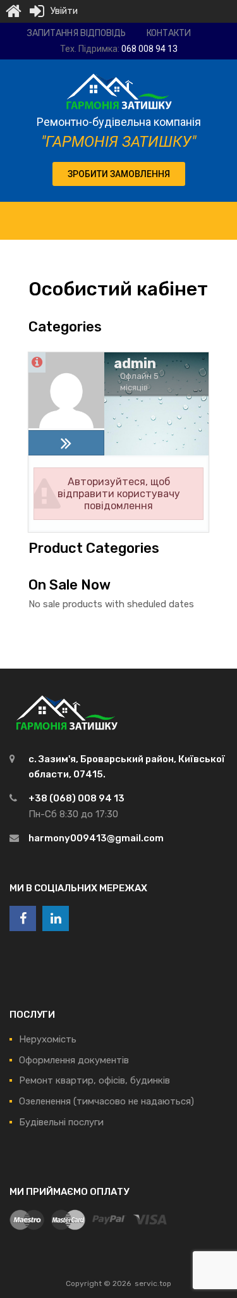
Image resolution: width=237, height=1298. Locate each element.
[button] (118, 174)
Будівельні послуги (61, 1122)
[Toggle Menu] (220, 214)
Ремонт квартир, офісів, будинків (94, 1080)
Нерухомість (47, 1039)
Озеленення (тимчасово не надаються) (106, 1101)
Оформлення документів (74, 1060)
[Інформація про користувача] (37, 362)
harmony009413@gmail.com (96, 838)
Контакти (169, 33)
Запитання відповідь (76, 33)
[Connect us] (22, 918)
